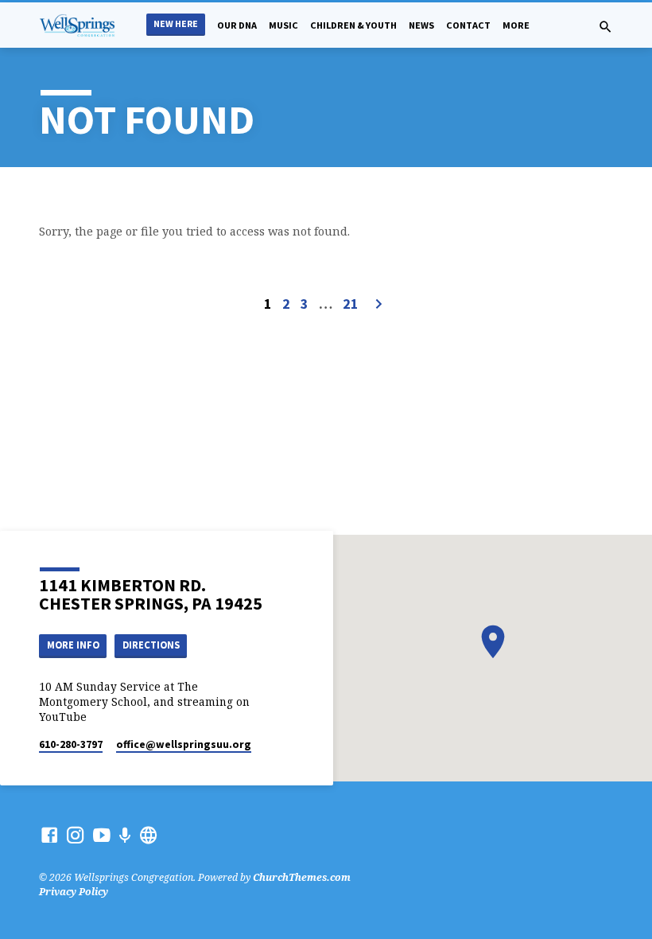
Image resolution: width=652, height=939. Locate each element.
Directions (151, 645)
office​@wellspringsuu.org (183, 744)
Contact (468, 25)
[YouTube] (101, 834)
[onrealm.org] (148, 834)
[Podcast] (125, 835)
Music (283, 25)
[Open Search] (605, 26)
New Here (175, 23)
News (421, 25)
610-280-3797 (71, 744)
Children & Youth (353, 25)
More (516, 25)
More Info (73, 645)
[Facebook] (49, 834)
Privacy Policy (73, 891)
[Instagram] (75, 834)
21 (351, 303)
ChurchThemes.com (302, 877)
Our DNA (237, 25)
